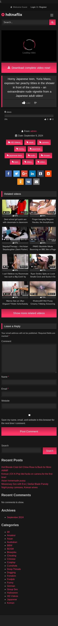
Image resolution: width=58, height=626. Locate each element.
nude (32, 155)
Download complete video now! (30, 67)
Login (33, 7)
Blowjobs (11, 552)
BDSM (10, 549)
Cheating (11, 555)
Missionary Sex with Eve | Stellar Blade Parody (24, 484)
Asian (10, 539)
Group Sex (12, 589)
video (42, 162)
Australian (12, 542)
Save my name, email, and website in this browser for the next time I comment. (27, 421)
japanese (36, 149)
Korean (10, 603)
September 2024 (15, 517)
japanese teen (15, 155)
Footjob (11, 579)
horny (21, 149)
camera (45, 142)
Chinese (11, 559)
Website (5, 401)
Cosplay (11, 562)
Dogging (11, 572)
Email (5, 389)
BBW (9, 545)
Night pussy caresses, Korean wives (19, 487)
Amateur (11, 535)
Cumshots (12, 566)
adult (31, 142)
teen (16, 162)
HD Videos (15, 142)
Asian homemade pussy (13, 480)
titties (29, 162)
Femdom (11, 576)
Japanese (12, 599)
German (11, 586)
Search (5, 445)
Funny (10, 582)
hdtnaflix (13, 14)
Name (5, 377)
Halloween (12, 593)
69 (8, 532)
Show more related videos (29, 313)
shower (47, 155)
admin (33, 131)
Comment (6, 341)
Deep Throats (14, 569)
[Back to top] (49, 618)
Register (43, 7)
